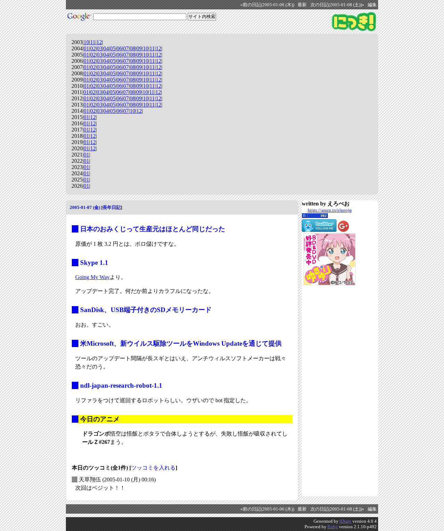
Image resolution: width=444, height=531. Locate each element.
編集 (372, 4)
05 (113, 48)
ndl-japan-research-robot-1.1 (121, 385)
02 (93, 48)
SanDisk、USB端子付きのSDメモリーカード (146, 309)
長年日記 (112, 207)
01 (86, 48)
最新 (302, 4)
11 (92, 42)
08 (132, 48)
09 (139, 48)
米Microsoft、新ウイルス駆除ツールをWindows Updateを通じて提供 (181, 343)
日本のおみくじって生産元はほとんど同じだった (152, 229)
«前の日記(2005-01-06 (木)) (267, 4)
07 (126, 48)
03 (99, 48)
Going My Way (92, 277)
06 (119, 48)
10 (86, 42)
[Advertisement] (329, 391)
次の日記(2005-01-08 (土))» (337, 4)
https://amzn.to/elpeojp (330, 210)
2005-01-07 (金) (85, 207)
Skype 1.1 (94, 262)
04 (106, 48)
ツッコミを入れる (153, 468)
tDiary (345, 521)
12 (99, 42)
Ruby (332, 526)
